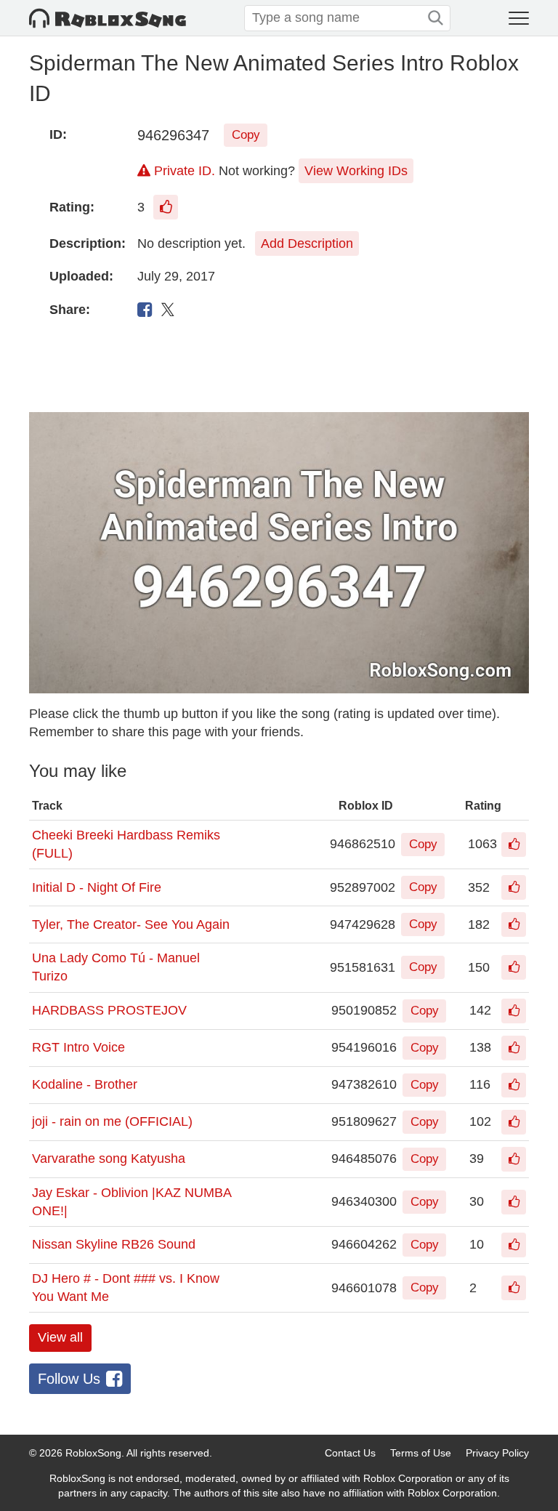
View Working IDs (356, 171)
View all (60, 1337)
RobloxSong (93, 1453)
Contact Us (350, 1453)
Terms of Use (420, 1453)
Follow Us (69, 1379)
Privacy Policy (497, 1453)
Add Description (307, 243)
